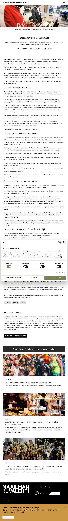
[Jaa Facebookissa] (37, 56)
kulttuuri (7, 303)
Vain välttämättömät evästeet (12, 277)
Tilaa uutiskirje (7, 517)
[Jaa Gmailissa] (31, 56)
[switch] (25, 266)
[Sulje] (65, 507)
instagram (6, 501)
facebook (5, 499)
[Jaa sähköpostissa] (42, 56)
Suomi (23, 303)
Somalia (15, 303)
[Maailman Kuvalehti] (16, 492)
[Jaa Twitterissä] (26, 56)
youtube (5, 503)
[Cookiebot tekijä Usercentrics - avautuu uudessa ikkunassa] (59, 242)
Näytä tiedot (59, 272)
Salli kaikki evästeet (55, 277)
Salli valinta (34, 277)
